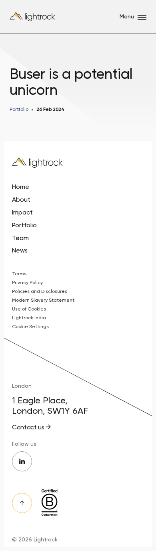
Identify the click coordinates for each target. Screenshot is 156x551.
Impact (22, 212)
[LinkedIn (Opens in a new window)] (22, 461)
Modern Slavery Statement (43, 300)
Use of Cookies (29, 309)
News (20, 250)
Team (20, 238)
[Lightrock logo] (33, 16)
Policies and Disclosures (39, 291)
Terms (19, 274)
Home (20, 186)
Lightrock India (29, 318)
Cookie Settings (30, 326)
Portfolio (24, 225)
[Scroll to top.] (22, 503)
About (21, 199)
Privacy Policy (27, 282)
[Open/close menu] (142, 17)
